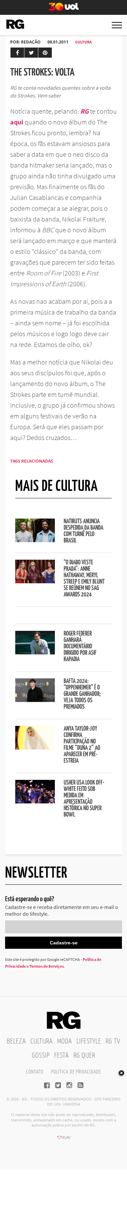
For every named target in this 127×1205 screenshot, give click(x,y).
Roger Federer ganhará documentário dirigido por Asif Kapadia (80, 647)
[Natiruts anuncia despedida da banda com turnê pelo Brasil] (35, 540)
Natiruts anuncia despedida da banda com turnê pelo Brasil (83, 531)
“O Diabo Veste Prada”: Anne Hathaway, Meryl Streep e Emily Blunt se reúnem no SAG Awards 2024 (84, 579)
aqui (16, 122)
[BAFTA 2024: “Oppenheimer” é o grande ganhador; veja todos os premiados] (35, 700)
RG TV (113, 1041)
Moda (64, 1041)
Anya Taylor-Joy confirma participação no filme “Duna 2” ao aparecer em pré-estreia (82, 745)
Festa (61, 1055)
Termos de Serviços (46, 966)
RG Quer (84, 1055)
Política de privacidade (76, 1072)
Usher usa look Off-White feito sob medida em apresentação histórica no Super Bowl (84, 799)
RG (84, 111)
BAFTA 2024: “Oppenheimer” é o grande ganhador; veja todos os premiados (82, 694)
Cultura (83, 42)
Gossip (41, 1055)
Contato (34, 1072)
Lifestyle (89, 1041)
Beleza (16, 1041)
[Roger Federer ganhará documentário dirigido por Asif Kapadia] (35, 652)
